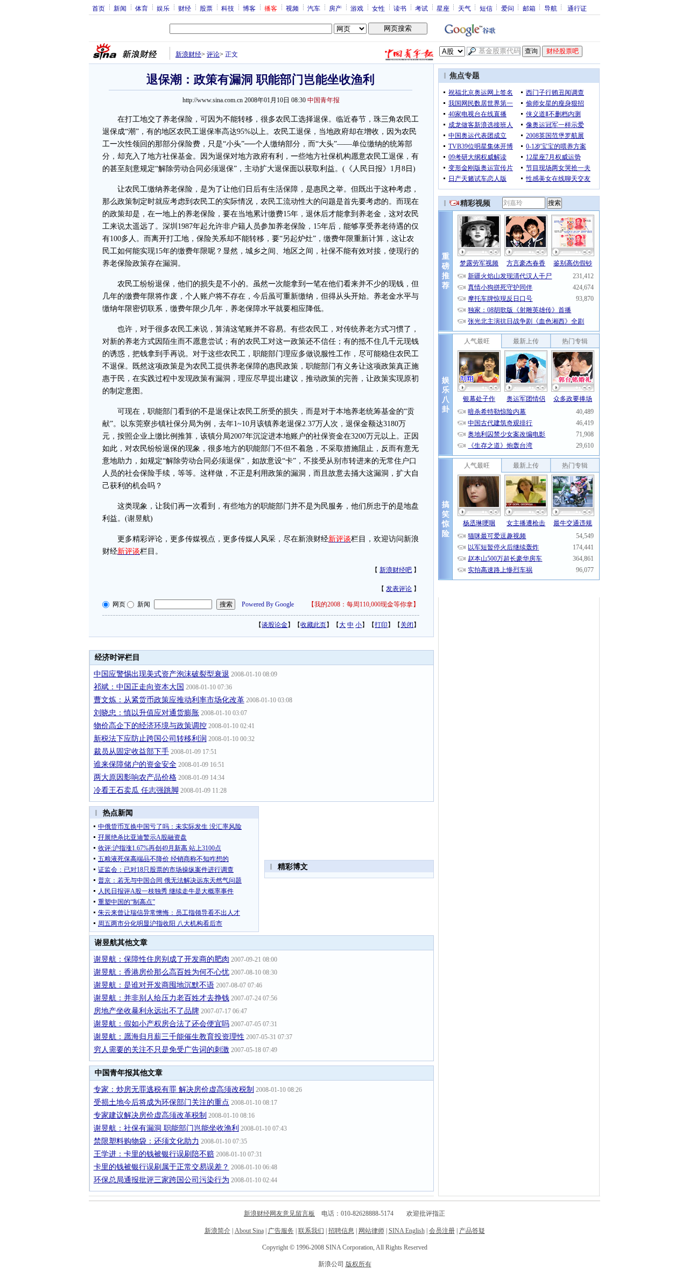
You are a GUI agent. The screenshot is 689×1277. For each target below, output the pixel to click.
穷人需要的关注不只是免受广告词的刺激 (161, 1050)
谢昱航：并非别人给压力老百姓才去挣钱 (161, 998)
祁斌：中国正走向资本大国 (139, 687)
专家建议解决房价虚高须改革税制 (150, 1115)
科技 (227, 8)
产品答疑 (472, 1230)
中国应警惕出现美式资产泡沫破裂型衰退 (161, 674)
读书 (399, 8)
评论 (213, 54)
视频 (292, 8)
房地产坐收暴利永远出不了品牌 (146, 1011)
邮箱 (529, 8)
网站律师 (371, 1230)
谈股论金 (274, 625)
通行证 (577, 8)
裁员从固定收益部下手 (131, 751)
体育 (141, 8)
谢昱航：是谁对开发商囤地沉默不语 (154, 985)
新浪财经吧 (395, 570)
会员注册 (442, 1230)
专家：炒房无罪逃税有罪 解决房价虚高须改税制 (174, 1089)
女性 (378, 8)
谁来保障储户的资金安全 (135, 764)
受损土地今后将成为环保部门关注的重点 (161, 1102)
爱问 (507, 8)
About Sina (249, 1230)
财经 (184, 8)
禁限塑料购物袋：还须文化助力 (146, 1141)
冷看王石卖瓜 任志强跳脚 (136, 790)
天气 (464, 8)
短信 (486, 8)
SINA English (407, 1230)
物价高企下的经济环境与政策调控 (150, 726)
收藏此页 (313, 625)
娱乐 (163, 8)
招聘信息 (341, 1230)
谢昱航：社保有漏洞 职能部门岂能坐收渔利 (166, 1128)
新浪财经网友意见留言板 (279, 1213)
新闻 (120, 8)
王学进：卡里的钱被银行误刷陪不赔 (154, 1154)
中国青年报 (323, 100)
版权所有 (358, 1264)
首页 (98, 8)
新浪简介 (217, 1230)
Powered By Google (268, 604)
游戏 (356, 8)
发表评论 (399, 588)
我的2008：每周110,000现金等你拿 (363, 604)
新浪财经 (188, 54)
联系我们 (311, 1230)
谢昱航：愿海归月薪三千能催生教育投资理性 (169, 1037)
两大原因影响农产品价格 (135, 777)
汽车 (313, 8)
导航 (550, 8)
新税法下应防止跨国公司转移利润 (150, 739)
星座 (443, 8)
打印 (381, 625)
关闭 (406, 625)
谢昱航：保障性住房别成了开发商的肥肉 (161, 959)
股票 (206, 8)
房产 (335, 8)
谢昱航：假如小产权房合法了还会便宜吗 (161, 1024)
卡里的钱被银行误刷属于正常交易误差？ (161, 1167)
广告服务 (281, 1230)
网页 (119, 604)
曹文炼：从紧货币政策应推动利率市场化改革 (169, 700)
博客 (249, 8)
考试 (421, 8)
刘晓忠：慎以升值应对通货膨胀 (146, 713)
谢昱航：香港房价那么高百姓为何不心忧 (161, 972)
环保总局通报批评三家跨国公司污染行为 (161, 1180)
